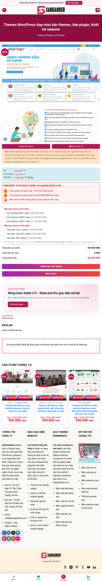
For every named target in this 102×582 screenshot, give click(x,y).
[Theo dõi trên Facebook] (4, 533)
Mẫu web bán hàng (64, 488)
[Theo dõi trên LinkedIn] (9, 538)
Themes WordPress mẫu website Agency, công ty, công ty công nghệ (17, 408)
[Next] (100, 398)
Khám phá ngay (74, 3)
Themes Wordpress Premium (51, 35)
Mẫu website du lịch (65, 501)
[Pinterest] (76, 567)
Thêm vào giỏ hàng (51, 266)
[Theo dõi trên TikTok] (13, 533)
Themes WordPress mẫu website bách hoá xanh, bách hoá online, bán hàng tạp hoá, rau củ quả (84, 409)
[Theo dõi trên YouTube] (13, 538)
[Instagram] (71, 567)
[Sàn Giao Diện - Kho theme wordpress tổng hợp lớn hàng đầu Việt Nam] (51, 10)
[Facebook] (65, 567)
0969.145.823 (11, 526)
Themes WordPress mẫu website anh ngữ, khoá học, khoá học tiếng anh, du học (51, 408)
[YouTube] (88, 567)
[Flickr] (18, 538)
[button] (4, 10)
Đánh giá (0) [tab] (7, 318)
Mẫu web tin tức (88, 467)
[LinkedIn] (94, 567)
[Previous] (2, 398)
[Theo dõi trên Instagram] (9, 533)
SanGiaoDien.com (11, 445)
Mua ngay (51, 274)
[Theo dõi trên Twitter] (18, 533)
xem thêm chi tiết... (10, 479)
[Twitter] (82, 567)
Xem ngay (54, 195)
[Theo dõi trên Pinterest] (4, 538)
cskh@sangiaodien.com (16, 518)
